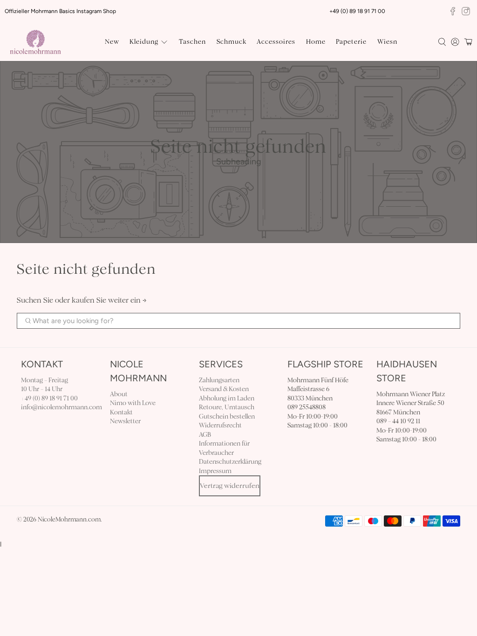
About (119, 394)
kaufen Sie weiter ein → (109, 300)
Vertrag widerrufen (229, 485)
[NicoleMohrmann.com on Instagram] (466, 11)
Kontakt (121, 412)
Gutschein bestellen (227, 416)
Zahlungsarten (219, 380)
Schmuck (231, 42)
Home (316, 42)
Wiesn (387, 42)
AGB (205, 435)
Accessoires (276, 42)
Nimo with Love (133, 403)
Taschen (192, 42)
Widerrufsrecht (220, 425)
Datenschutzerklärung (230, 462)
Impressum (215, 471)
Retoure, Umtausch (226, 407)
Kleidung (143, 42)
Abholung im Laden (226, 398)
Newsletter (125, 421)
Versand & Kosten (224, 389)
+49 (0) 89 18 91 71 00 (49, 398)
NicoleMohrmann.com (69, 519)
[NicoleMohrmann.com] (35, 42)
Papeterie (351, 42)
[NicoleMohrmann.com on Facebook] (453, 11)
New (112, 42)
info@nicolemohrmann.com (61, 407)
